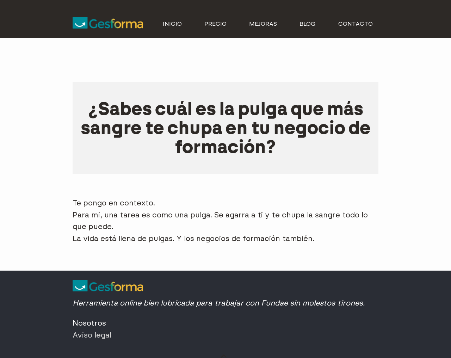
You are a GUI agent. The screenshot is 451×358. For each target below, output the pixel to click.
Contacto (355, 23)
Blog (307, 23)
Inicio (172, 23)
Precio (215, 23)
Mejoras (263, 23)
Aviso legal (92, 335)
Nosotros (89, 323)
